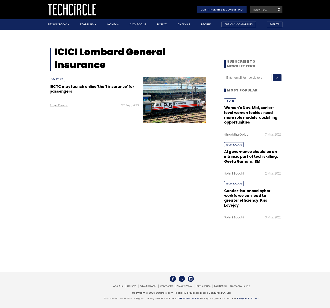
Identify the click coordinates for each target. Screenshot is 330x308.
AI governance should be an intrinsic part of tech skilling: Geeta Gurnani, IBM (251, 156)
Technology (57, 24)
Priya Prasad (59, 105)
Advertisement (148, 286)
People (206, 24)
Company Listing (240, 286)
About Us (118, 286)
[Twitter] (182, 279)
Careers (131, 286)
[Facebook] (173, 279)
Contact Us (166, 286)
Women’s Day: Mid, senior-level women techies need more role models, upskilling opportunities (250, 115)
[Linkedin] (191, 279)
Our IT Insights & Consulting (222, 9)
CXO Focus (138, 24)
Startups (87, 24)
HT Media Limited (189, 298)
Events (275, 24)
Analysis (184, 24)
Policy (162, 24)
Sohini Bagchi (234, 173)
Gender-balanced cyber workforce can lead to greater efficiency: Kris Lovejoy (247, 198)
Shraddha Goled (236, 134)
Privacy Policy (184, 286)
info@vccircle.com (248, 298)
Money (112, 24)
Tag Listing (220, 286)
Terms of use (203, 286)
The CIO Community (238, 24)
